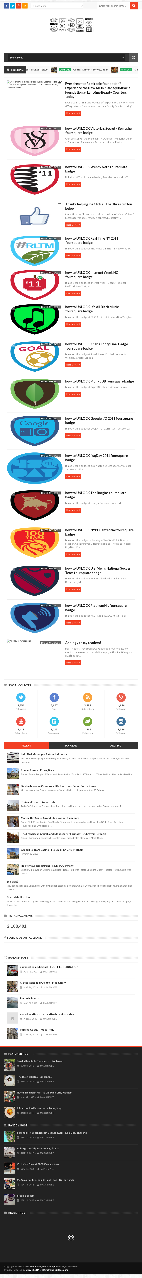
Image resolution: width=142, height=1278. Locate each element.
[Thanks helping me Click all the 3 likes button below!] (34, 217)
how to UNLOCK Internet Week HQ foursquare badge (92, 275)
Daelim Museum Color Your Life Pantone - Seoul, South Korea (58, 786)
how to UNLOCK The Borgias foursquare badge (95, 495)
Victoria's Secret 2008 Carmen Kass (38, 1164)
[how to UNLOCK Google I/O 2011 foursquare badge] (34, 431)
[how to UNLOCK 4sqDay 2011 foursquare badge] (34, 468)
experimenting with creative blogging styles (47, 1014)
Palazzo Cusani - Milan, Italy (37, 1029)
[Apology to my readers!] (34, 656)
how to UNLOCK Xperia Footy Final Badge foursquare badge (96, 346)
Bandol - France (29, 998)
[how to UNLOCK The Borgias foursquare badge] (34, 506)
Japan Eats (51, 69)
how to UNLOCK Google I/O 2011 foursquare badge (99, 420)
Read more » (72, 113)
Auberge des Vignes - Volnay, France (38, 1148)
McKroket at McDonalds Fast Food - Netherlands (45, 1179)
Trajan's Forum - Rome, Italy (38, 802)
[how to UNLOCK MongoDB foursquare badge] (34, 394)
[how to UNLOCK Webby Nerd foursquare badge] (34, 180)
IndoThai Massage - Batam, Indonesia (44, 754)
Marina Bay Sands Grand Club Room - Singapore (50, 817)
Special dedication (18, 897)
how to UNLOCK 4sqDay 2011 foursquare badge (96, 458)
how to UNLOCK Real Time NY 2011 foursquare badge (91, 240)
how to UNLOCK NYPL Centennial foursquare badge (99, 532)
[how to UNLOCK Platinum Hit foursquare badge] (34, 618)
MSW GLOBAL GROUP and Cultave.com (47, 1270)
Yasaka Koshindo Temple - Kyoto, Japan (39, 1061)
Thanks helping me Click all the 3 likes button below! (98, 206)
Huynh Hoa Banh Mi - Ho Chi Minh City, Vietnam (44, 1092)
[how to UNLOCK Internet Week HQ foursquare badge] (34, 285)
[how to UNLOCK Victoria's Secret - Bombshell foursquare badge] (34, 141)
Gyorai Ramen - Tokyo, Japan (77, 69)
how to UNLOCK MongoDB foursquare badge (99, 381)
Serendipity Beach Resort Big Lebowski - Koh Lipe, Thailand (52, 1132)
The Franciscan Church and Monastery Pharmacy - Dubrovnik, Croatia (63, 833)
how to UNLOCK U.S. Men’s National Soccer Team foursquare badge (98, 570)
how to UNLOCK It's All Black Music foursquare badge (92, 309)
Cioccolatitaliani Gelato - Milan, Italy (43, 982)
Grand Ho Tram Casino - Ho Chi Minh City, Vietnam (52, 849)
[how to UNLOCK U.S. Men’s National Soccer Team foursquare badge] (34, 581)
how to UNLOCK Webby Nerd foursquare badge (96, 169)
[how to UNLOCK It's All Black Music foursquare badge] (34, 320)
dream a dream (25, 1195)
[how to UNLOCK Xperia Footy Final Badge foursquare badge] (34, 357)
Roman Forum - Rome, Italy (37, 770)
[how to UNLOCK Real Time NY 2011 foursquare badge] (34, 251)
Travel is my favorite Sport (44, 1266)
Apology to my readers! (83, 643)
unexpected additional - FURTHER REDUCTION (49, 966)
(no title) (12, 881)
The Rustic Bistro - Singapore (34, 1076)
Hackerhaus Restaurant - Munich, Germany (47, 865)
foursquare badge (50, 128)
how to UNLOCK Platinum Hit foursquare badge (96, 607)
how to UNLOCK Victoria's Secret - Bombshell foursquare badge (99, 130)
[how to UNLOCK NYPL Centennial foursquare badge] (34, 543)
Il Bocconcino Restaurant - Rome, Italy (39, 1108)
